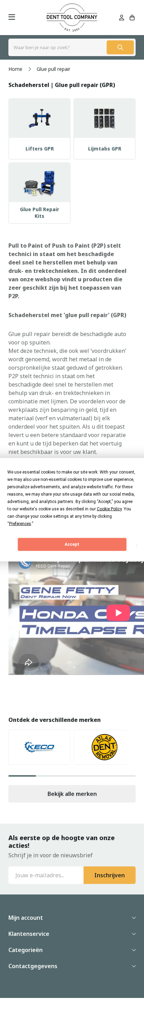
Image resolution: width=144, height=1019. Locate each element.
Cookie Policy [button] (109, 508)
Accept (72, 544)
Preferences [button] (20, 523)
